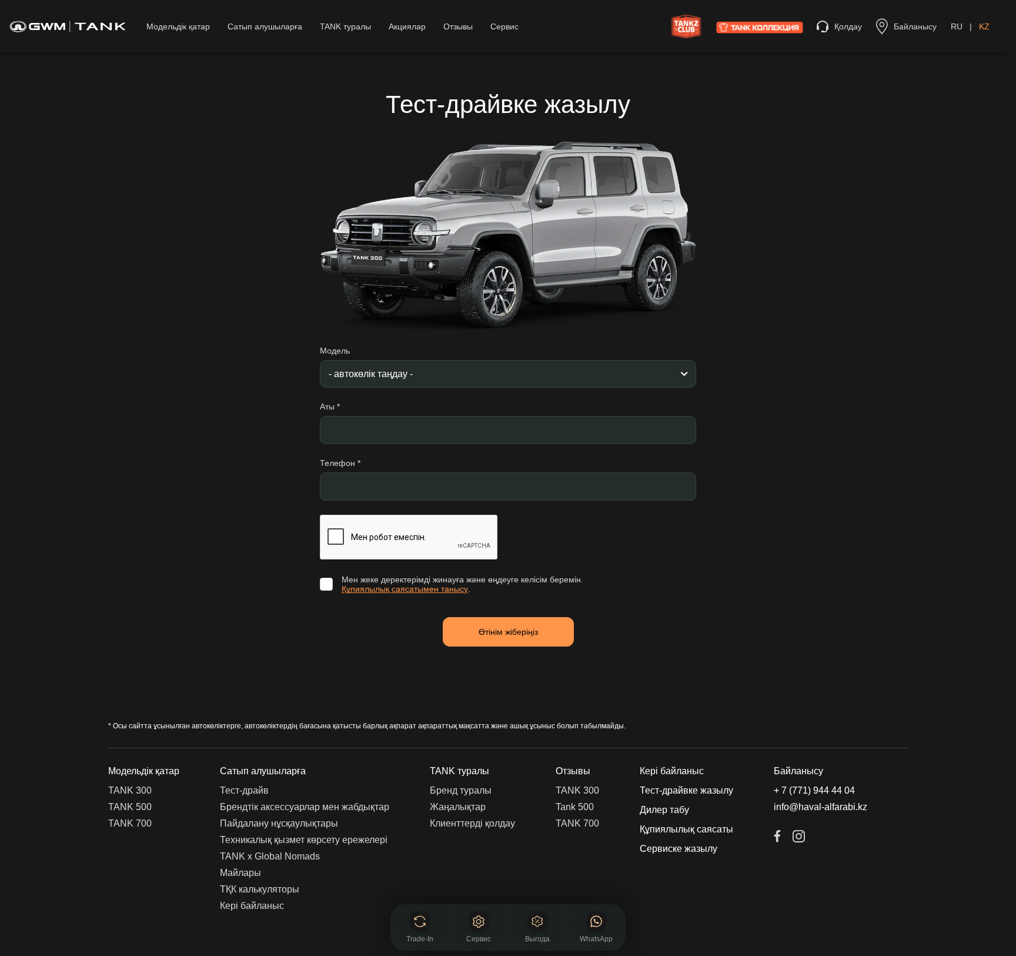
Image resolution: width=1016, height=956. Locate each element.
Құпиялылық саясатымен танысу (405, 589)
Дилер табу (664, 810)
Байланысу (798, 771)
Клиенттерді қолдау (472, 823)
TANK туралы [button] (459, 771)
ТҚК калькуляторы (259, 889)
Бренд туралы (461, 790)
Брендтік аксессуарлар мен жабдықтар (304, 807)
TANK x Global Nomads (270, 856)
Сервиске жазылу (678, 849)
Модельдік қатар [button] (143, 771)
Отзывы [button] (573, 771)
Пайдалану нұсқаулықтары (279, 823)
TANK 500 (130, 807)
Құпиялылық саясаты (686, 829)
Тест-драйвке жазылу (686, 790)
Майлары (240, 873)
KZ (984, 26)
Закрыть (596, 886)
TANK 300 (130, 790)
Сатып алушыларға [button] (263, 771)
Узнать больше (508, 919)
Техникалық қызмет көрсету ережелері (303, 840)
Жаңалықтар (458, 807)
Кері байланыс (252, 906)
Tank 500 (575, 807)
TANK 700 (130, 823)
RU (956, 26)
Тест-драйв (244, 790)
